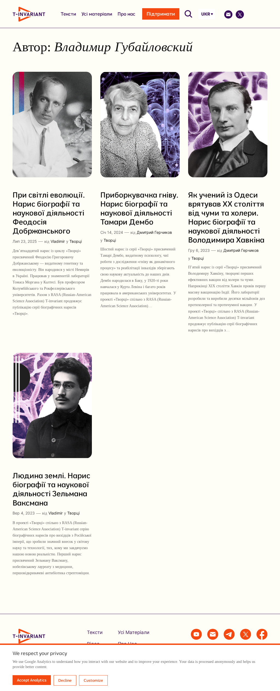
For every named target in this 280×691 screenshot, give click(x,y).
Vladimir (58, 241)
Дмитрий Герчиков (154, 232)
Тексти (68, 14)
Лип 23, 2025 (25, 241)
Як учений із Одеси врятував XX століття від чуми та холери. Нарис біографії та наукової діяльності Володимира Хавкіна (226, 217)
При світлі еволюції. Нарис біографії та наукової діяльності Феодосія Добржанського (49, 212)
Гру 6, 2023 (199, 250)
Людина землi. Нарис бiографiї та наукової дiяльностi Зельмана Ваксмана (51, 489)
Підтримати (161, 14)
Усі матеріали (96, 14)
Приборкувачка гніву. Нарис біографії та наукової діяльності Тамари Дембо (139, 208)
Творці (75, 241)
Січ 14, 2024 (111, 232)
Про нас (126, 14)
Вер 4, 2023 (24, 513)
